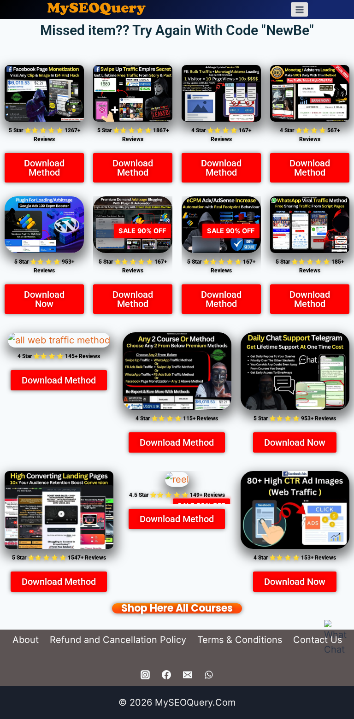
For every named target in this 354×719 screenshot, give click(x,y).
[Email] (187, 675)
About (25, 639)
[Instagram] (145, 675)
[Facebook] (166, 675)
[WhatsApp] (209, 675)
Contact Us (317, 639)
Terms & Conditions (239, 639)
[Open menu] (299, 9)
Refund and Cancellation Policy (118, 639)
